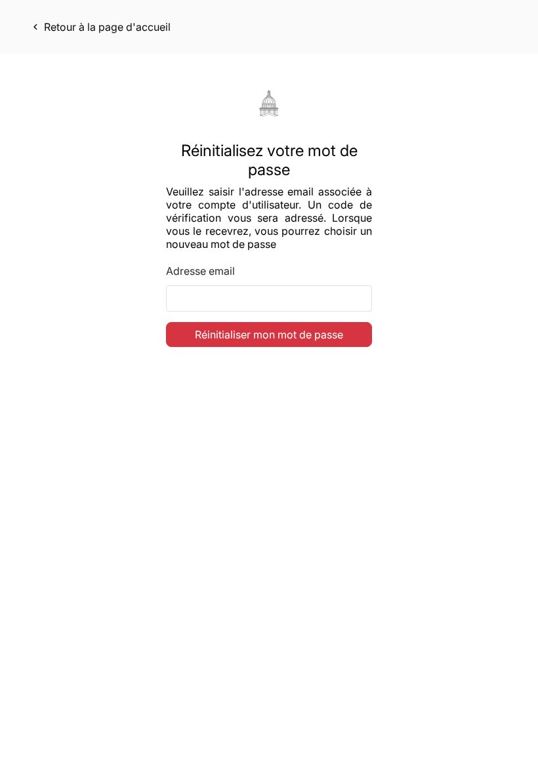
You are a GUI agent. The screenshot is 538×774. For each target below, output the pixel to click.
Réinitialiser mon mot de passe (269, 334)
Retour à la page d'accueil (100, 26)
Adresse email (200, 271)
